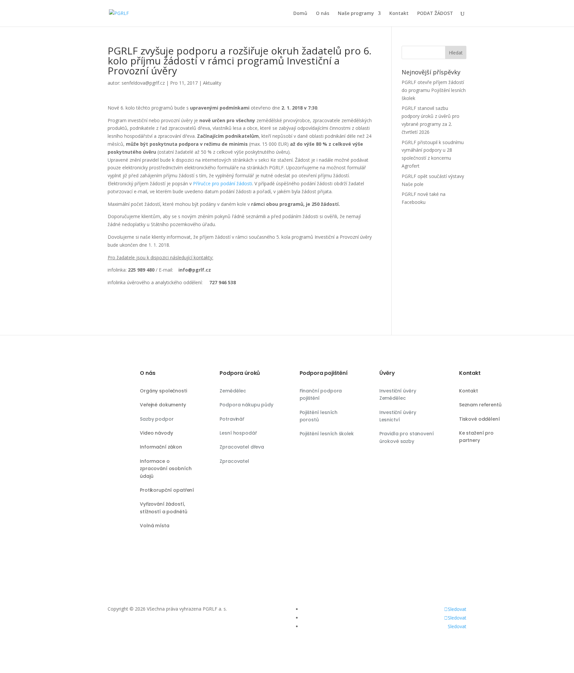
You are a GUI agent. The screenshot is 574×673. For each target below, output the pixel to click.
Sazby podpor (156, 419)
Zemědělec (233, 390)
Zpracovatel (234, 461)
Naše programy (356, 13)
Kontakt (399, 13)
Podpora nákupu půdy (246, 404)
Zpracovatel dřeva (242, 447)
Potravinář (232, 419)
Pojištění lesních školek (327, 433)
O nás (322, 13)
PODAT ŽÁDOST (435, 13)
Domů (300, 13)
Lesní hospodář (238, 433)
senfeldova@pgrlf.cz (143, 83)
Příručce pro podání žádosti (222, 183)
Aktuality (212, 83)
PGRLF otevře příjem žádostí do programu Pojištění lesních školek (434, 90)
